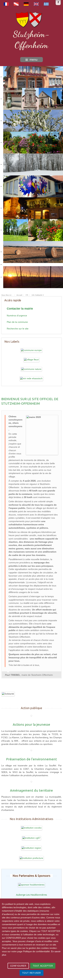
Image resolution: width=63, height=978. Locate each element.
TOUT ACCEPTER (43, 965)
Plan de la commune (17, 322)
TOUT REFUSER (31, 973)
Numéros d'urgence (17, 315)
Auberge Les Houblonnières (31, 894)
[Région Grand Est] (31, 848)
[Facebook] (58, 2)
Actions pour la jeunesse (31, 724)
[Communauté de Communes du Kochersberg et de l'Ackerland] (31, 828)
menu (33, 59)
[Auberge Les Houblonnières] (31, 884)
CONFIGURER (18, 965)
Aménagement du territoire (31, 790)
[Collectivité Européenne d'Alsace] (31, 838)
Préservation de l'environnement (31, 759)
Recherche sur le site (17, 328)
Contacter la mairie (20, 308)
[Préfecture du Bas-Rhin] (31, 858)
